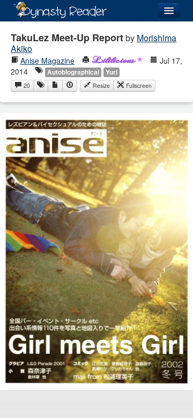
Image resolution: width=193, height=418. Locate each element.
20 (26, 85)
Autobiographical (73, 72)
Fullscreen (138, 85)
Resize (100, 85)
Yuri (111, 72)
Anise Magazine (47, 60)
